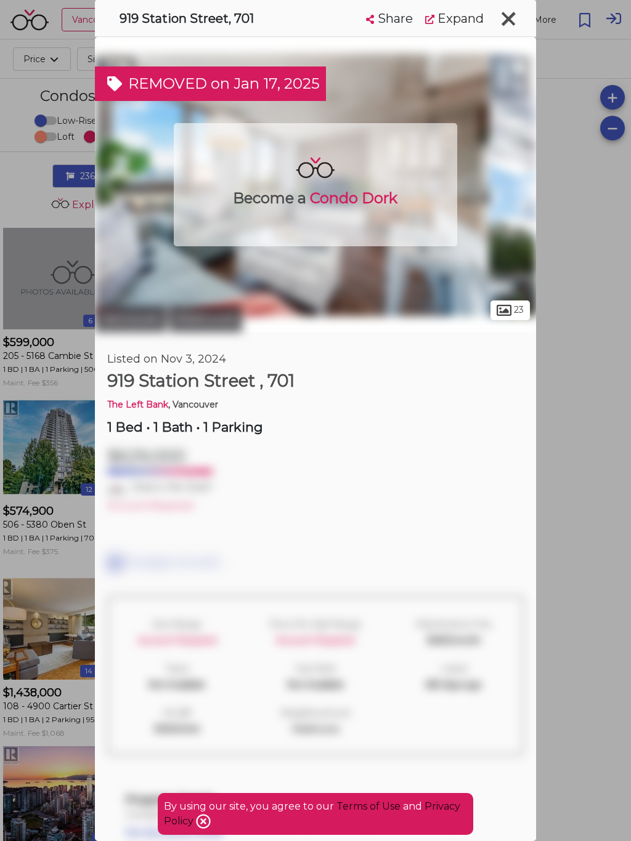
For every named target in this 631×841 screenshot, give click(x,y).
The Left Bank (137, 404)
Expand (459, 18)
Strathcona (206, 319)
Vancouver (130, 319)
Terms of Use (368, 806)
